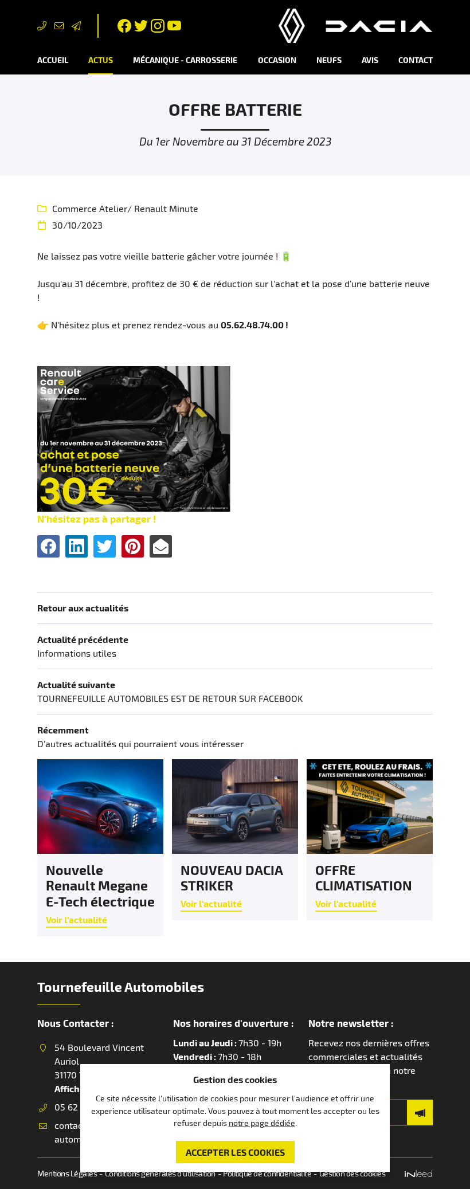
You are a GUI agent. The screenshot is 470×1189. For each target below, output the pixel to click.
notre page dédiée (262, 1123)
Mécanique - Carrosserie (185, 60)
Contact (415, 60)
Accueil (52, 60)
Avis (370, 60)
